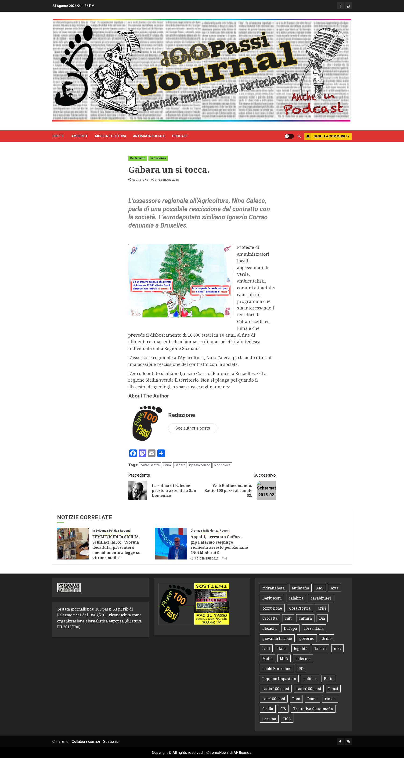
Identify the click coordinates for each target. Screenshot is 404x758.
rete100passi (273, 698)
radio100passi (308, 688)
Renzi (333, 688)
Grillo (326, 638)
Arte (335, 588)
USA (287, 718)
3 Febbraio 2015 (167, 179)
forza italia (314, 628)
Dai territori (137, 158)
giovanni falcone (277, 638)
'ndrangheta (273, 588)
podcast (180, 136)
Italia (282, 648)
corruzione (272, 608)
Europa (290, 628)
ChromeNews (217, 752)
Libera (321, 648)
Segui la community (331, 136)
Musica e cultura (110, 136)
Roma (312, 698)
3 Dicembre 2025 (206, 558)
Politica (114, 530)
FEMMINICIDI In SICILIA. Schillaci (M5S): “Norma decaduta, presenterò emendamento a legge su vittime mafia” (116, 547)
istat (266, 648)
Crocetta (270, 618)
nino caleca (222, 465)
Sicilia (267, 708)
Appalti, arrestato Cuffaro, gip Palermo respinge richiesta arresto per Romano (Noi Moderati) (219, 544)
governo (306, 638)
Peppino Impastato (279, 678)
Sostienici (111, 741)
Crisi (322, 608)
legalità (300, 648)
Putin (328, 678)
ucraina (269, 718)
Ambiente (79, 136)
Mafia (267, 658)
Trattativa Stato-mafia (313, 708)
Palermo (302, 658)
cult (288, 618)
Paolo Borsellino (276, 668)
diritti (58, 136)
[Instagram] (348, 5)
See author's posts (192, 428)
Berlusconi (271, 598)
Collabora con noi (86, 741)
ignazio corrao (199, 465)
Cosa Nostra (299, 608)
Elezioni (269, 628)
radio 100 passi (275, 688)
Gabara (180, 465)
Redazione (140, 179)
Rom (296, 698)
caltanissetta (150, 465)
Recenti (125, 530)
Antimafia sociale (149, 136)
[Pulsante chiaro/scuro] (289, 136)
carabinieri (321, 598)
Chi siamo (60, 741)
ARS (319, 588)
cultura (305, 618)
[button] (299, 136)
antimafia (300, 588)
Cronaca (196, 530)
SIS (283, 708)
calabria (296, 598)
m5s (337, 648)
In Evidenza (158, 158)
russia (330, 698)
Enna (167, 465)
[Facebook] (340, 5)
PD (301, 668)
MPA (284, 658)
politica (310, 678)
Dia (322, 618)
